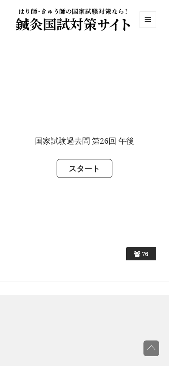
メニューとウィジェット (148, 27)
